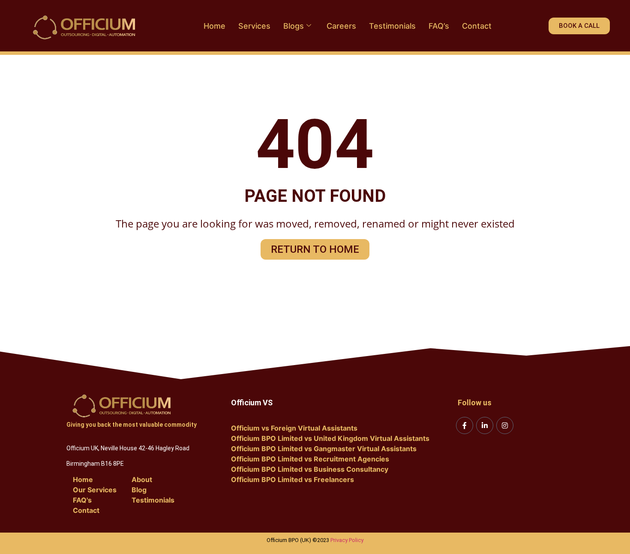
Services (254, 25)
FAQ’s (439, 25)
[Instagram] (504, 425)
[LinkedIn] (484, 425)
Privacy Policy (346, 540)
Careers (341, 25)
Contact (477, 25)
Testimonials (392, 25)
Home (214, 25)
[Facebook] (464, 425)
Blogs (293, 25)
